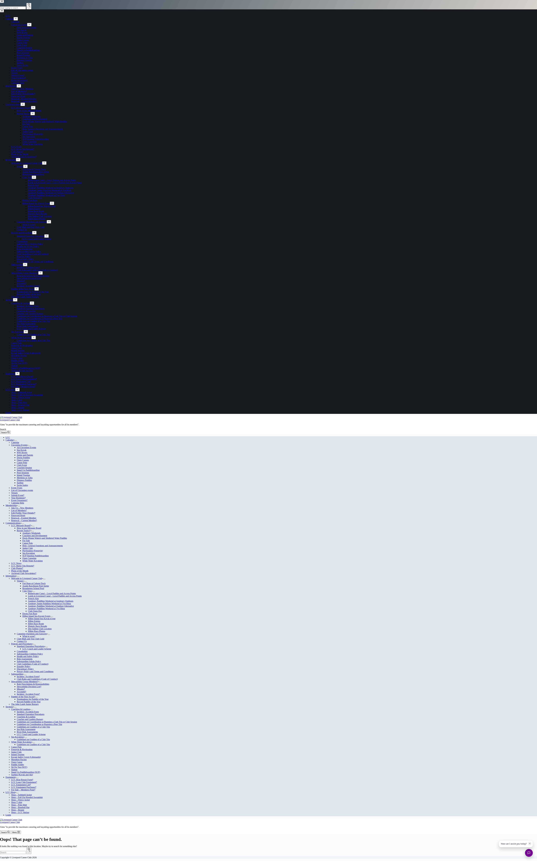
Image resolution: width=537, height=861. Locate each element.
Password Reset (18, 515)
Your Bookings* (18, 498)
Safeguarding (17, 674)
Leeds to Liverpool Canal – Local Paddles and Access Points (55, 596)
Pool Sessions (23, 472)
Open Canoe (16, 762)
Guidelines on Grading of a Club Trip (33, 727)
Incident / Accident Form (28, 712)
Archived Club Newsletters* (23, 573)
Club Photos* (17, 568)
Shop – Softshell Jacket (21, 795)
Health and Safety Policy (28, 656)
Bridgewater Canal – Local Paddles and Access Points (52, 593)
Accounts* (21, 691)
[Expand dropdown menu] (16, 440)
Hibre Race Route (36, 623)
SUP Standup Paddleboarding (35, 556)
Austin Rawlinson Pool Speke (35, 586)
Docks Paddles (23, 457)
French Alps (33, 598)
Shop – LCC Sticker (20, 812)
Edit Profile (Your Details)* (23, 513)
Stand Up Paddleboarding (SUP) (25, 772)
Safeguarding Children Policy (30, 654)
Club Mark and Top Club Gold (30, 639)
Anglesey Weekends (31, 533)
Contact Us (22, 641)
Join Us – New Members (22, 508)
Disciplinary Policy (25, 669)
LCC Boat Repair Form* (22, 780)
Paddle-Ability (17, 764)
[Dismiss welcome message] (530, 843)
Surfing (20, 483)
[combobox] (13, 852)
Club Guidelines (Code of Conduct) (32, 664)
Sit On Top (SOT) (19, 767)
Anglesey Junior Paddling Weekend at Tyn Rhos (49, 603)
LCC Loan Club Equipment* (24, 782)
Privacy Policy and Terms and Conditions (35, 671)
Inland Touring (23, 475)
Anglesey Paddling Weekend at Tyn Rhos (46, 608)
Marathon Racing (19, 759)
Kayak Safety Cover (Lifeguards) (26, 757)
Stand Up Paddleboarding (28, 470)
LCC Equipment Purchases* (23, 787)
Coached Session (24, 467)
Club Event (22, 465)
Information (11, 576)
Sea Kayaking (28, 553)
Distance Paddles (24, 480)
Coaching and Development (34, 535)
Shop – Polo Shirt (19, 805)
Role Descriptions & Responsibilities (33, 684)
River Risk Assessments (27, 732)
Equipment (10, 777)
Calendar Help (17, 503)
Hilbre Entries (34, 621)
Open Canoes (23, 460)
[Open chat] (529, 853)
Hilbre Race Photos (36, 631)
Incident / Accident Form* (28, 676)
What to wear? (28, 636)
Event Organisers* (19, 500)
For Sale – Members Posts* (23, 790)
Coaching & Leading (20, 709)
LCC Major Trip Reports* (22, 566)
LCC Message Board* (21, 525)
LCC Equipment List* (21, 785)
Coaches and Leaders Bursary (30, 719)
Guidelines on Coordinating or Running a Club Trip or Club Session (47, 722)
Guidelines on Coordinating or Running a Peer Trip (39, 724)
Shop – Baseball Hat (20, 807)
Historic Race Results (37, 626)
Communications (13, 523)
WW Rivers (22, 452)
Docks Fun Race (29, 613)
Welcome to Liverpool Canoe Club (26, 578)
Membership (11, 505)
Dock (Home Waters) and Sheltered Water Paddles (44, 538)
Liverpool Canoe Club (10, 420)
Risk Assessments (24, 659)
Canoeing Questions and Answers (32, 634)
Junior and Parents (25, 455)
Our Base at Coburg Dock (34, 583)
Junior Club (27, 548)
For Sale (26, 540)
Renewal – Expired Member (23, 518)
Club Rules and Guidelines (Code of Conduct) (37, 679)
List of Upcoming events (22, 490)
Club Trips (27, 591)
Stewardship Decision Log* (29, 686)
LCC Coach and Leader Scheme (36, 649)
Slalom (14, 769)
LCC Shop (10, 792)
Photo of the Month (19, 571)
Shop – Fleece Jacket (20, 800)
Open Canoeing (29, 558)
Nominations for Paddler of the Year (33, 699)
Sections (9, 707)
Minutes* (21, 689)
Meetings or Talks (25, 478)
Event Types (16, 488)
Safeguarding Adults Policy (29, 661)
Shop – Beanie (17, 810)
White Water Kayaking (32, 561)
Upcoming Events (19, 445)
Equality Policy (23, 666)
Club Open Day (35, 611)
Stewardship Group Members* (24, 681)
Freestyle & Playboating (21, 749)
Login (8, 815)
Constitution (22, 651)
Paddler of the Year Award (22, 696)
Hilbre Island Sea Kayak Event (36, 616)
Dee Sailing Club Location (40, 629)
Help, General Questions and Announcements (42, 545)
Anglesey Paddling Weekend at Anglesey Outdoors (50, 601)
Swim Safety (22, 485)
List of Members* (19, 510)
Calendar (10, 440)
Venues (14, 493)
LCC (8, 437)
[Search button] (28, 851)
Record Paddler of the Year (29, 701)
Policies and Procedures (21, 644)
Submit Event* (17, 495)
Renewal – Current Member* (24, 520)
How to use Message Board (29, 528)
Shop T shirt (16, 802)
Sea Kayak (21, 450)
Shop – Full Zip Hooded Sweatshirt (27, 797)
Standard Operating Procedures (30, 646)
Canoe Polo (22, 462)
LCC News (16, 563)
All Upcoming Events (26, 447)
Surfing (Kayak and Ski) (22, 774)
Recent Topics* (23, 530)
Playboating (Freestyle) (32, 550)
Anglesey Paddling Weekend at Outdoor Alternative (51, 606)
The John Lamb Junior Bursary (25, 704)
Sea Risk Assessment (26, 729)
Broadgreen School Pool (33, 588)
